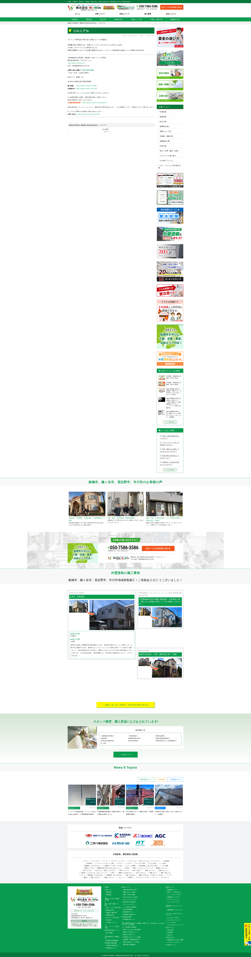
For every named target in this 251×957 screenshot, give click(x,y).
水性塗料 (89, 863)
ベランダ (129, 863)
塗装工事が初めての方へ (130, 890)
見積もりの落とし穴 (129, 934)
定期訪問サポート (128, 912)
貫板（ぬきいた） (166, 873)
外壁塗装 (75, 19)
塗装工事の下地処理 (129, 902)
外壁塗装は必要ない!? (129, 914)
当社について (127, 754)
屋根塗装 (89, 19)
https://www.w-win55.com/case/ (86, 86)
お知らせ (170, 935)
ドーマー (169, 875)
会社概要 (170, 932)
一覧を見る (171, 422)
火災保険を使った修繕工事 (112, 937)
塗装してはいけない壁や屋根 (132, 929)
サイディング (132, 861)
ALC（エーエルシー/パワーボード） (150, 861)
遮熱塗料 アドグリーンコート (174, 906)
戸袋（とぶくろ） (124, 870)
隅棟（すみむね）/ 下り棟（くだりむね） (151, 875)
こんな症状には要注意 (129, 907)
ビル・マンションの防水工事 (112, 927)
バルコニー (120, 863)
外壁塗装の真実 (126, 917)
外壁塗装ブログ (176, 779)
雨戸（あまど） (137, 870)
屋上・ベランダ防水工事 (113, 907)
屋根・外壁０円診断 (129, 894)
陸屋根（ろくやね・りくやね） (114, 866)
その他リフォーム (166, 160)
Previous (66, 509)
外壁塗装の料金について (112, 930)
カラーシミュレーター (129, 899)
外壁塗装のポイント (129, 919)
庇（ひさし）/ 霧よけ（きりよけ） (105, 870)
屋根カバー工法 (136, 19)
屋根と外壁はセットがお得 (131, 942)
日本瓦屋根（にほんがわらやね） (149, 866)
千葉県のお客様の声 (112, 945)
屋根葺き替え (118, 19)
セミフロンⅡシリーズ (174, 920)
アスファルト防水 (140, 863)
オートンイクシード (129, 904)
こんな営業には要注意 (129, 927)
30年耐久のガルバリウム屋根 (132, 937)
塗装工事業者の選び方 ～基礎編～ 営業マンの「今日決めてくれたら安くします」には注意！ (143, 924)
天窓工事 (163, 146)
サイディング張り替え (168, 155)
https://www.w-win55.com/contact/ (89, 114)
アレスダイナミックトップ (175, 925)
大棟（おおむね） (130, 875)
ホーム (77, 14)
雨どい (114, 873)
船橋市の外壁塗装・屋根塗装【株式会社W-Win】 (118, 955)
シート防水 (162, 863)
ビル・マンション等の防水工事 (169, 166)
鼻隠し (86, 877)
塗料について (170, 887)
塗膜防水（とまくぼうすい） (93, 866)
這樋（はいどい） (164, 870)
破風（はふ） (154, 873)
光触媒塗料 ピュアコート (175, 910)
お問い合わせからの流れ (130, 897)
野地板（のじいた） (162, 868)
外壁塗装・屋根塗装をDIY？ (131, 939)
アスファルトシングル (142, 877)
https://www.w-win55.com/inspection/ (94, 103)
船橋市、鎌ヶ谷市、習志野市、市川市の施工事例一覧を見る (127, 705)
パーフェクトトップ (173, 899)
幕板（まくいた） (150, 870)
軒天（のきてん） (141, 873)
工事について (126, 887)
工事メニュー (109, 890)
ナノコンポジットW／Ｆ (174, 894)
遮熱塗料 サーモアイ (173, 897)
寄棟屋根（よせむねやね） (95, 875)
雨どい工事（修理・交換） (169, 151)
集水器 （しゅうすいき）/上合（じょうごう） (95, 873)
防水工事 (103, 19)
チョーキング (96, 861)
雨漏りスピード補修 (129, 892)
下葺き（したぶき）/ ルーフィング (142, 868)
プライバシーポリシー (174, 942)
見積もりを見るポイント (130, 932)
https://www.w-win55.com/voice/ (86, 88)
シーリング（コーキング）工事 (104, 863)
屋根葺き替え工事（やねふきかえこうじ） (109, 868)
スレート (155, 877)
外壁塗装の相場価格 (112, 940)
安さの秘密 (109, 933)
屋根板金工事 (174, 19)
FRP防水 (130, 877)
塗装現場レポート (146, 779)
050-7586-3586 (148, 6)
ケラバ (83, 875)
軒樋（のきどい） (96, 877)
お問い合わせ (170, 937)
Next (185, 509)
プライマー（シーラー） (118, 861)
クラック (86, 861)
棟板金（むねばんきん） (126, 873)
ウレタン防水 (152, 863)
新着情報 (162, 779)
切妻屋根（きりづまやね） (114, 875)
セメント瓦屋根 (131, 866)
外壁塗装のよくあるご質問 (175, 940)
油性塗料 (166, 861)
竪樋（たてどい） (109, 877)
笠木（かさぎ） (88, 870)
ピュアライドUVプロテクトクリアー (174, 914)
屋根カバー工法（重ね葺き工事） (112, 899)
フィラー (105, 861)
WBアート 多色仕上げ (174, 892)
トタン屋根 (164, 866)
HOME (107, 887)
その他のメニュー (171, 945)
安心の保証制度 (128, 909)
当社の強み (170, 930)
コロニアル (164, 877)
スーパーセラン (172, 922)
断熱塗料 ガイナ (172, 890)
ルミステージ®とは (173, 917)
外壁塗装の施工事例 (111, 943)
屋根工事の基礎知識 (129, 944)
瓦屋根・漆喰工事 (156, 19)
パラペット (121, 877)
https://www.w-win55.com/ (76, 63)
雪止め (127, 868)
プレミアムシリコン (173, 902)
